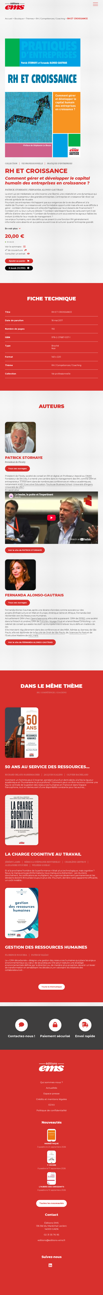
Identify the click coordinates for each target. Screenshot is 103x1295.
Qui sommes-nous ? (51, 1082)
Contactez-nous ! (21, 1036)
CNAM (88, 476)
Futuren (44, 621)
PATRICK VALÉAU (40, 955)
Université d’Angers (82, 484)
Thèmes (30, 18)
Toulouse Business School (59, 484)
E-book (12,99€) (17, 268)
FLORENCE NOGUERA (16, 955)
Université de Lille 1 (14, 487)
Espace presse (51, 1093)
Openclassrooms (38, 618)
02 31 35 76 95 (51, 1234)
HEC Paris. (33, 635)
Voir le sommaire (13, 247)
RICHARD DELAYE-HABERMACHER (22, 774)
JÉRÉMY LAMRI (13, 862)
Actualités (51, 1088)
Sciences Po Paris (78, 632)
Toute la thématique (51, 987)
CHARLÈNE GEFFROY (75, 862)
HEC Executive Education (32, 484)
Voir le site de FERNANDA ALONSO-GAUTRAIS (30, 642)
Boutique (19, 18)
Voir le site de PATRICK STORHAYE (25, 550)
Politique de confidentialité (52, 1110)
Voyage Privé (55, 621)
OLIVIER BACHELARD (77, 774)
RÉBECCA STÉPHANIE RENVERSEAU (42, 862)
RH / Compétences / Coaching (50, 18)
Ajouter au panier (17, 261)
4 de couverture (14, 250)
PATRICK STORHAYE (16, 189)
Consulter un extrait (15, 254)
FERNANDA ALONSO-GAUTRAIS (46, 189)
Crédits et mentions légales (51, 1099)
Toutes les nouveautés (51, 1203)
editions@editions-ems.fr (51, 1240)
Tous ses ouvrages (17, 468)
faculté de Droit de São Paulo (50, 632)
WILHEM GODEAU (41, 865)
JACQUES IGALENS (53, 774)
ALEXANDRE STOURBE (16, 865)
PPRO (82, 618)
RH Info (23, 479)
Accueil (8, 18)
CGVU (51, 1104)
